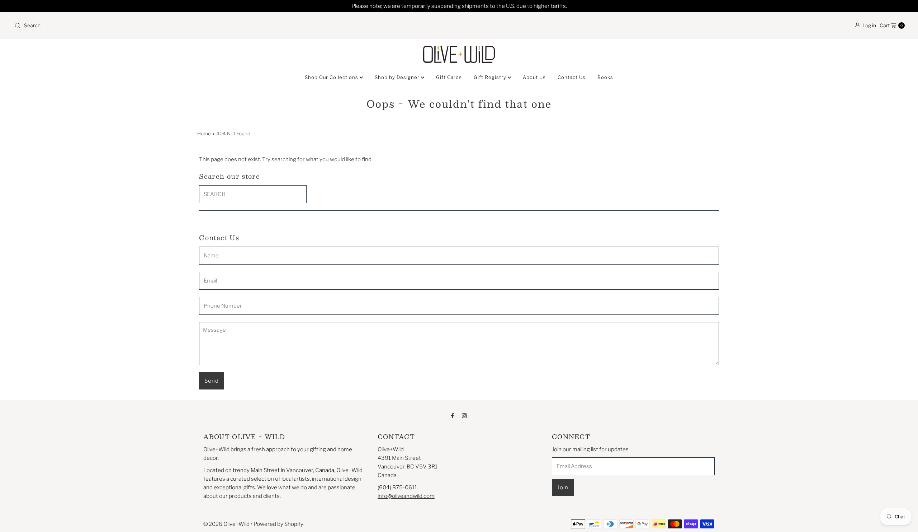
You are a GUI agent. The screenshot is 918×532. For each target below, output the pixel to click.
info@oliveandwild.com (406, 496)
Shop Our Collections (332, 77)
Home (204, 133)
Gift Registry (491, 77)
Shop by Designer (398, 77)
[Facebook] (452, 415)
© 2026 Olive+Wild (226, 524)
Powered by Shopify (278, 524)
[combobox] (233, 25)
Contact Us (572, 77)
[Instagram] (464, 415)
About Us (534, 77)
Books (605, 77)
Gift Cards (449, 77)
